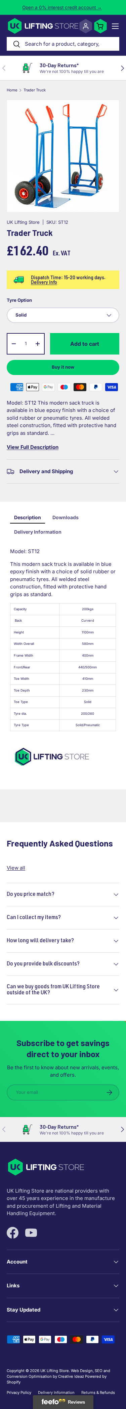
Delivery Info (44, 282)
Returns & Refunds (98, 1392)
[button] (100, 26)
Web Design (82, 1370)
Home (12, 90)
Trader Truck (35, 90)
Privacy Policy (19, 1392)
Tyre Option (19, 300)
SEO (98, 1370)
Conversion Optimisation (29, 1376)
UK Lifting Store (23, 222)
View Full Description (32, 447)
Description (27, 517)
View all (16, 868)
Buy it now (63, 367)
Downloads (65, 517)
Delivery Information (37, 532)
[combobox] (63, 44)
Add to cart (84, 343)
